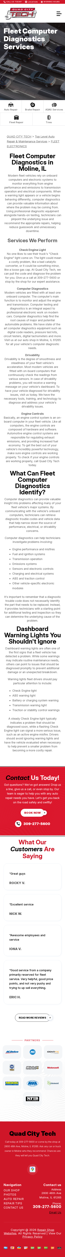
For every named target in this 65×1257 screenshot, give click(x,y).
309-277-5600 (46, 277)
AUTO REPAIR (14, 1199)
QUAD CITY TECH (19, 136)
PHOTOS (10, 1194)
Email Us (55, 1212)
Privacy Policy (32, 1236)
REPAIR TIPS (13, 1203)
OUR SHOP (12, 1190)
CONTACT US (13, 1207)
